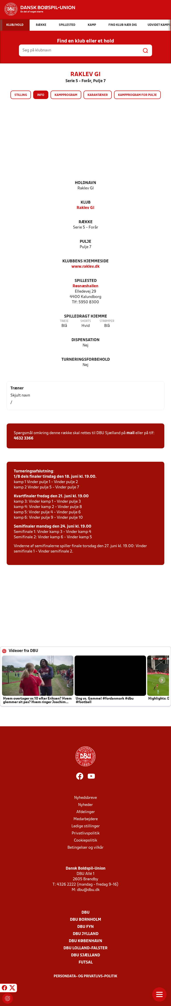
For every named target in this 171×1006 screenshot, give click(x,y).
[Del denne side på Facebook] (4, 988)
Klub (86, 202)
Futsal (86, 962)
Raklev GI (85, 208)
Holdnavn (85, 183)
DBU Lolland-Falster (85, 948)
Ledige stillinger (85, 826)
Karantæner (98, 95)
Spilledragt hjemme (85, 316)
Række (86, 222)
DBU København (85, 941)
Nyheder (85, 805)
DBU (85, 913)
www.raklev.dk (85, 267)
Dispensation (85, 340)
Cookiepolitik (85, 840)
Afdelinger (85, 812)
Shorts (85, 321)
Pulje (85, 242)
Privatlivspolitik (86, 833)
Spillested (86, 281)
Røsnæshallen (85, 286)
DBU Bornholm (85, 920)
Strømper (107, 321)
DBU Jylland (85, 934)
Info (40, 95)
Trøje (64, 321)
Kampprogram (66, 95)
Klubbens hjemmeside (85, 261)
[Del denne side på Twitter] (12, 988)
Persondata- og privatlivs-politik (85, 976)
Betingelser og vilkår (85, 848)
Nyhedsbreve (85, 798)
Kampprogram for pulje (137, 95)
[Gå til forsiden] (37, 9)
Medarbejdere (85, 819)
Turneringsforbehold (85, 360)
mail (130, 433)
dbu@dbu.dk (88, 890)
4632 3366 (23, 438)
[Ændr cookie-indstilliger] (7, 998)
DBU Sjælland (85, 955)
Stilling (20, 95)
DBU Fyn (85, 927)
